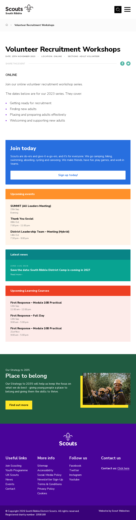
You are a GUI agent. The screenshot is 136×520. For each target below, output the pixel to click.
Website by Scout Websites (114, 511)
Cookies (42, 493)
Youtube (74, 480)
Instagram (75, 475)
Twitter (74, 470)
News (9, 480)
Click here (123, 468)
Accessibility (45, 470)
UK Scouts (12, 475)
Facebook (75, 466)
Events (9, 484)
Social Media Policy (49, 475)
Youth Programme (16, 470)
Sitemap (42, 466)
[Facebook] (122, 63)
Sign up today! (68, 175)
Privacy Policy (46, 489)
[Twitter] (128, 63)
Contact (10, 489)
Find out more (18, 405)
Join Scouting (13, 466)
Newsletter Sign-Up (50, 480)
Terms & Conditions (49, 484)
